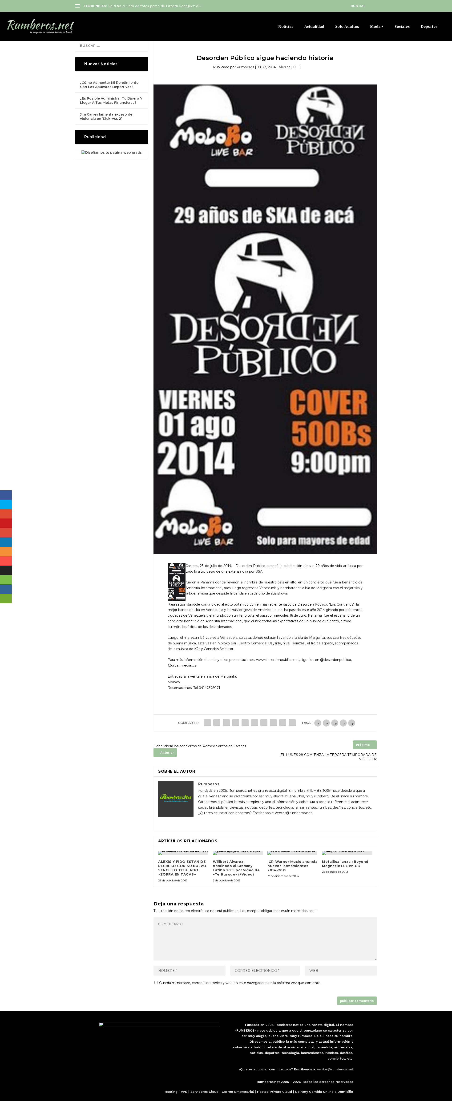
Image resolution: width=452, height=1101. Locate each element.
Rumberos (245, 67)
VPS (184, 1091)
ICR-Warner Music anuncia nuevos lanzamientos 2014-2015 (292, 866)
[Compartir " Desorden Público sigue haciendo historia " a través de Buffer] (264, 722)
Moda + (376, 26)
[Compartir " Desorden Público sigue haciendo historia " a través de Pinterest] (245, 722)
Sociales (402, 26)
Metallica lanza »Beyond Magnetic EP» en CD (345, 864)
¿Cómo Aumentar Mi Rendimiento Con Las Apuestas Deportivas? (109, 84)
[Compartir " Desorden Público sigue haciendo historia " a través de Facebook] (207, 722)
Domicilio (345, 1091)
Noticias (285, 26)
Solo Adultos (347, 26)
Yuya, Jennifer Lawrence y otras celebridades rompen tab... (156, 6)
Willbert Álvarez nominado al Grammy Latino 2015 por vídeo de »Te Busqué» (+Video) (236, 868)
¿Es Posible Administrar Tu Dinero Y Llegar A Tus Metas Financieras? (111, 100)
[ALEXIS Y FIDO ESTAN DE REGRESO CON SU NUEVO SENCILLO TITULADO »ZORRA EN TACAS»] (183, 853)
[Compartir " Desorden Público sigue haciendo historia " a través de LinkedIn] (254, 722)
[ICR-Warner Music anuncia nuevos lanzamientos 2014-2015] (292, 853)
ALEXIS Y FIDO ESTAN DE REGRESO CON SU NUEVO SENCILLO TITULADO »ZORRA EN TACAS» (182, 868)
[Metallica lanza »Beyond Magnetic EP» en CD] (347, 853)
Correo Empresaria (237, 1091)
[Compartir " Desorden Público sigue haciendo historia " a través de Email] (282, 722)
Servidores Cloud (204, 1091)
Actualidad (314, 26)
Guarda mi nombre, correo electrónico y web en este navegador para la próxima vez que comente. (240, 983)
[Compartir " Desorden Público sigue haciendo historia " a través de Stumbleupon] (273, 722)
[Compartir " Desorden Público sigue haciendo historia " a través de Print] (292, 722)
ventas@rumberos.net (335, 1069)
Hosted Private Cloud (274, 1091)
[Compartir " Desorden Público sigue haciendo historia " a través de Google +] (226, 722)
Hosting (171, 1091)
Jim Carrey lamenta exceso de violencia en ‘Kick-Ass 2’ (106, 116)
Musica (284, 67)
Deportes (429, 26)
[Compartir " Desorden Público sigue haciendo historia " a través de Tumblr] (235, 722)
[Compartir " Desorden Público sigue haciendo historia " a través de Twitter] (217, 722)
